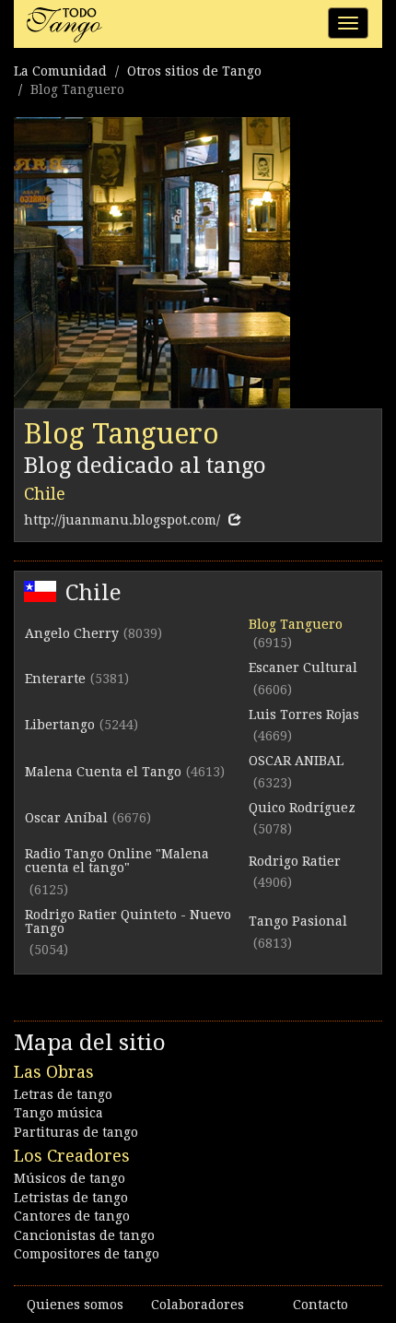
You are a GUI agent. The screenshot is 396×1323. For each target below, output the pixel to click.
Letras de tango (63, 1094)
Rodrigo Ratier (295, 861)
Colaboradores (197, 1304)
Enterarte (55, 678)
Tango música (58, 1112)
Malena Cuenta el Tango (103, 771)
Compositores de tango (86, 1253)
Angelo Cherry (72, 633)
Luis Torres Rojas (304, 714)
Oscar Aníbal (66, 817)
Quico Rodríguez (302, 807)
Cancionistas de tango (84, 1235)
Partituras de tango (76, 1132)
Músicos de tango (69, 1178)
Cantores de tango (72, 1216)
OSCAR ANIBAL (296, 760)
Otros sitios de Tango (194, 71)
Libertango (60, 724)
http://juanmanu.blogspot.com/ (122, 520)
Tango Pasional (298, 921)
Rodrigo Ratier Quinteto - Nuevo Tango (128, 921)
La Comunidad (60, 71)
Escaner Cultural (303, 667)
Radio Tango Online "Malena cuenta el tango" (117, 860)
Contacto (320, 1304)
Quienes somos (75, 1304)
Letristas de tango (71, 1197)
